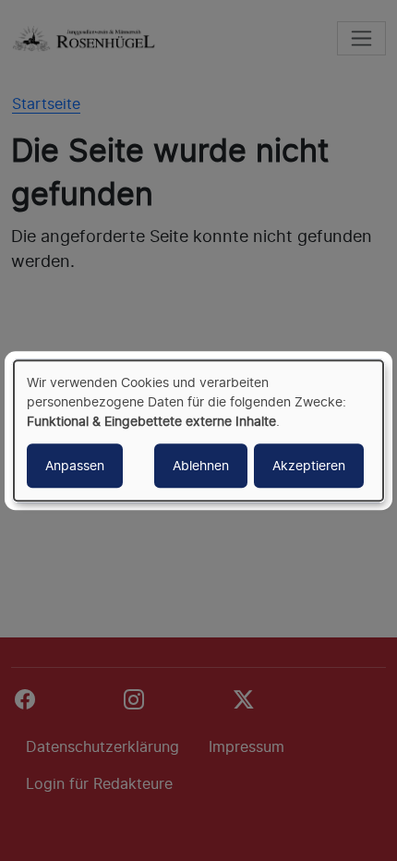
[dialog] (198, 430)
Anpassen (74, 465)
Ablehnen (201, 465)
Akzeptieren (308, 465)
